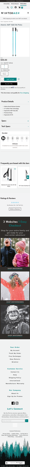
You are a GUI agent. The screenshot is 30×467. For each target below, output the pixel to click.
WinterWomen (15, 3)
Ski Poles (11, 21)
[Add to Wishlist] (19, 79)
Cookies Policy (15, 433)
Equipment (6, 21)
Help (15, 375)
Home (2, 21)
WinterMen (23, 3)
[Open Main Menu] (25, 13)
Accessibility (19, 436)
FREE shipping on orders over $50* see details (15, 18)
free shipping (24, 93)
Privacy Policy (6, 433)
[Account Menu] (15, 7)
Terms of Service (23, 435)
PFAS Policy (11, 436)
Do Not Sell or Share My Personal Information (14, 434)
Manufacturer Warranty (15, 383)
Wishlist (15, 362)
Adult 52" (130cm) (4, 73)
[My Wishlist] (12, 7)
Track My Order (15, 353)
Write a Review (15, 209)
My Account (15, 350)
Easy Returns (15, 359)
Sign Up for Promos (15, 396)
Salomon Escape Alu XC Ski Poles (8, 185)
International (15, 380)
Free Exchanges (15, 356)
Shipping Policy (15, 377)
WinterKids (7, 3)
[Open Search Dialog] (8, 7)
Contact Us (15, 372)
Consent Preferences (15, 431)
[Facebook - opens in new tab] (13, 403)
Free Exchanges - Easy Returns (15, 1)
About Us (15, 393)
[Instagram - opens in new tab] (16, 403)
